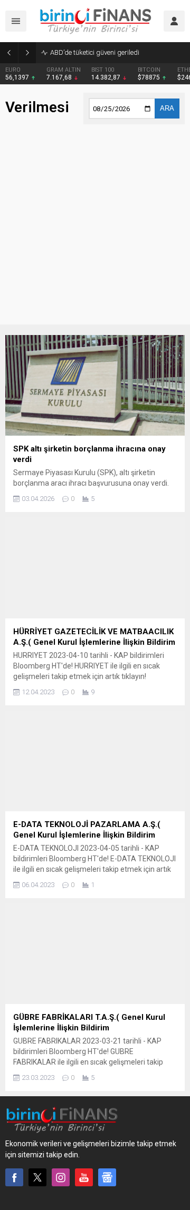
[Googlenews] (107, 1177)
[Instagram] (61, 1177)
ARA (167, 108)
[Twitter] (37, 1177)
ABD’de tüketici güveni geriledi (94, 52)
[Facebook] (14, 1177)
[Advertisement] (95, 229)
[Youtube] (84, 1177)
